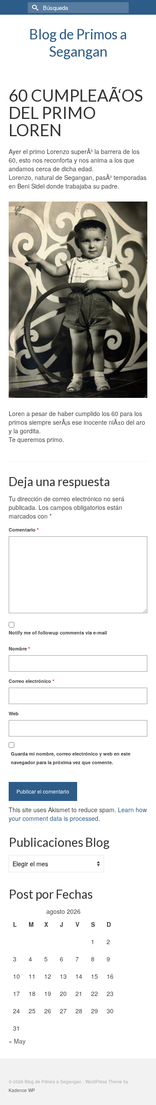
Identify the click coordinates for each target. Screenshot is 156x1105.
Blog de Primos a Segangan (78, 43)
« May (17, 1041)
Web (14, 713)
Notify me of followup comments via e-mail (58, 632)
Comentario (24, 529)
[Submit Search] (34, 7)
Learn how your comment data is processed (78, 814)
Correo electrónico (31, 681)
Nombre (19, 648)
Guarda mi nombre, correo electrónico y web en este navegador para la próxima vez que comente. (70, 757)
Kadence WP (22, 1090)
